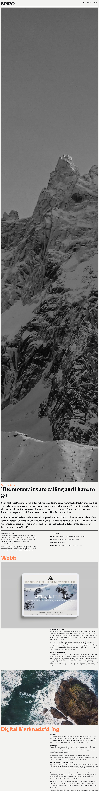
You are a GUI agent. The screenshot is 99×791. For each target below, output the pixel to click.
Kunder (89, 2)
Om (84, 2)
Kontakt (95, 2)
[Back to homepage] (8, 3)
